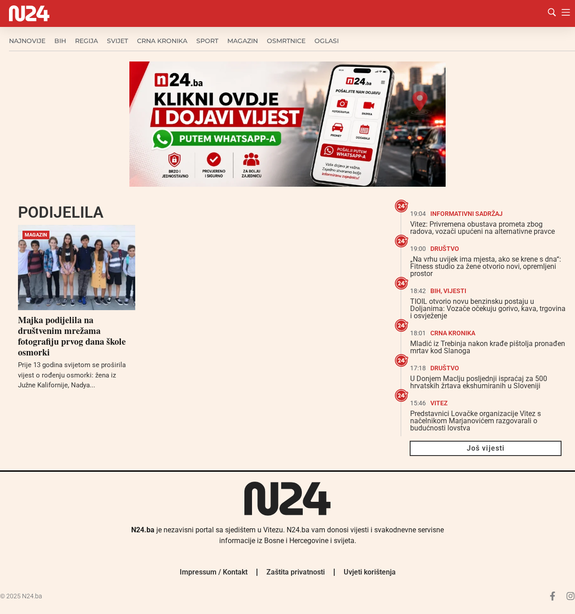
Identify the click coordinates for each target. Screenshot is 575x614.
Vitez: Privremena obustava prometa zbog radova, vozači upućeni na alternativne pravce (482, 228)
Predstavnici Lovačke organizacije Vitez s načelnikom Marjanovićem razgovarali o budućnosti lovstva (475, 420)
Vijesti (454, 290)
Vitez (438, 403)
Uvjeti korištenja (370, 572)
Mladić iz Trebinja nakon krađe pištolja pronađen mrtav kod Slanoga (487, 347)
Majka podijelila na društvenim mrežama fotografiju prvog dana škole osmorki (72, 336)
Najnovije (27, 41)
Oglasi (326, 41)
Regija (86, 41)
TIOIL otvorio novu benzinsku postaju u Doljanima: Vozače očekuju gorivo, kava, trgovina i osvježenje (488, 308)
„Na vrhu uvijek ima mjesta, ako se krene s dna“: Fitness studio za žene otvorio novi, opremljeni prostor (485, 266)
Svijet (117, 41)
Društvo (444, 248)
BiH (60, 41)
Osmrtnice (286, 41)
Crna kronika (162, 41)
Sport (207, 41)
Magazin (242, 41)
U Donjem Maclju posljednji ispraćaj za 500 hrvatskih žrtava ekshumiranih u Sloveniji (478, 382)
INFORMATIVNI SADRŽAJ (466, 213)
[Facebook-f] (552, 596)
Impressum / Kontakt (214, 572)
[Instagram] (570, 596)
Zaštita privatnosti (295, 572)
